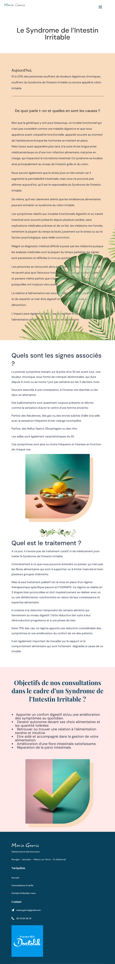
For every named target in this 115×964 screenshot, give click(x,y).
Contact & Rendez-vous (24, 893)
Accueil (15, 877)
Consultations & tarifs (22, 885)
